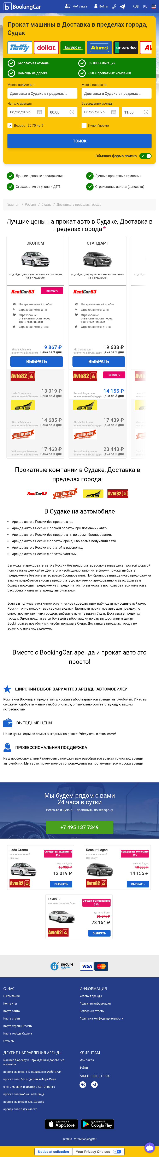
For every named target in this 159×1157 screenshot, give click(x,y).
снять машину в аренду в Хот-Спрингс (29, 1086)
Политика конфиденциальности (101, 1018)
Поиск (79, 141)
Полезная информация (95, 1003)
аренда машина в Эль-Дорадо (23, 1101)
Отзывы (8, 1041)
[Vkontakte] (83, 1085)
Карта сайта (11, 1011)
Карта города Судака (17, 1033)
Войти (103, 6)
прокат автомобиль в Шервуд (23, 1094)
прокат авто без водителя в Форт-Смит (29, 1079)
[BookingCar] (22, 6)
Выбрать (36, 361)
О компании (11, 996)
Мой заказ (80, 6)
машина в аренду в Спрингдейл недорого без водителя (33, 1062)
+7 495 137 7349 (79, 827)
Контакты (10, 1003)
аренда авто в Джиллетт (20, 1109)
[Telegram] (94, 1085)
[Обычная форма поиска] (144, 156)
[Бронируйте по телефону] (114, 6)
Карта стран (11, 1018)
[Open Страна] (154, 6)
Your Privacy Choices (93, 1152)
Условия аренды (91, 996)
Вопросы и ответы (92, 1011)
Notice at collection (53, 1152)
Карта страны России (18, 1026)
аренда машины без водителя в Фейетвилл (32, 1071)
